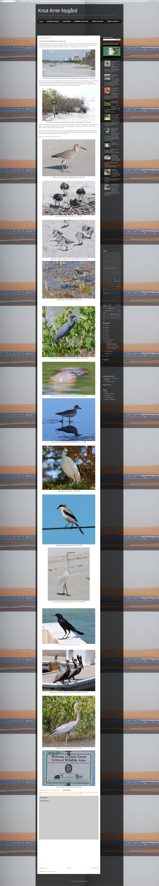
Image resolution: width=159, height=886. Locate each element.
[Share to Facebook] (68, 790)
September (109, 351)
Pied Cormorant (113, 296)
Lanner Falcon (112, 282)
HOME (106, 392)
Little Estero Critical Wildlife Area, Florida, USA (112, 348)
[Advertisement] (67, 29)
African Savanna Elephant (108, 252)
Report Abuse (107, 385)
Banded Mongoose (111, 257)
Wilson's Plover (78, 794)
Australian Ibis (106, 256)
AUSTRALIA (116, 255)
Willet (73, 794)
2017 (106, 338)
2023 (106, 329)
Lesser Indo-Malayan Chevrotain (112, 285)
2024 (106, 327)
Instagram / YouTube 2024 (114, 102)
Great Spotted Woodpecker (113, 273)
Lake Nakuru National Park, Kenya (114, 76)
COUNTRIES (67, 21)
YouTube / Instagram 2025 (110, 44)
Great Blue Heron (64, 792)
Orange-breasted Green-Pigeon (109, 294)
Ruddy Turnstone (51, 794)
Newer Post (43, 868)
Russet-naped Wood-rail (116, 301)
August (108, 353)
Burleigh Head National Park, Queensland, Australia (114, 130)
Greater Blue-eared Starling (109, 274)
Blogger (86, 881)
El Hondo (108, 266)
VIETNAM (117, 313)
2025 (106, 325)
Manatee (45, 794)
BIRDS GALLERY (97, 21)
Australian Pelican (113, 256)
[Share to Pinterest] (69, 790)
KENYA (116, 281)
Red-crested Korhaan (113, 297)
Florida (118, 268)
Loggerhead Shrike (115, 289)
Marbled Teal (111, 290)
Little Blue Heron (88, 792)
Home (41, 21)
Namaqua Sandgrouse (114, 292)
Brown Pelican (56, 792)
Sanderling (58, 794)
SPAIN (110, 309)
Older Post (95, 868)
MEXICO (117, 290)
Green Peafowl (113, 276)
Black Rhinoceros (115, 259)
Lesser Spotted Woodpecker (108, 286)
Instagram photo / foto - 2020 (115, 88)
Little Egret (114, 288)
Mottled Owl (105, 292)
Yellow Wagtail (106, 318)
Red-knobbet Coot (115, 298)
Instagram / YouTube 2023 (114, 170)
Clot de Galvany (111, 264)
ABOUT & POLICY (113, 21)
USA (70, 794)
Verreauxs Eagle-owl (110, 313)
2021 (106, 334)
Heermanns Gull (106, 278)
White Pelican (106, 314)
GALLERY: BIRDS (108, 397)
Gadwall (104, 269)
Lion (117, 286)
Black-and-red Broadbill (107, 260)
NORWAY (113, 293)
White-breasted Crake (107, 316)
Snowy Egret (65, 794)
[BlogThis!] (65, 790)
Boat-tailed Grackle (47, 792)
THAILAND (107, 311)
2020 (106, 336)
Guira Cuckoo (116, 277)
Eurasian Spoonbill (108, 268)
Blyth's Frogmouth (117, 260)
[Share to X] (66, 790)
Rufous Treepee (106, 301)
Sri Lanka (118, 308)
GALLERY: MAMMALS (110, 399)
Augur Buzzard (108, 255)
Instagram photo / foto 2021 (115, 62)
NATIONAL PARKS (53, 21)
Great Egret (72, 792)
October (108, 342)
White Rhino (114, 314)
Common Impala (112, 265)
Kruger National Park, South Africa (115, 185)
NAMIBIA (106, 293)
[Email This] (63, 790)
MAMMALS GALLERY (81, 21)
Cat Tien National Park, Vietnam (115, 115)
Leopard (118, 284)
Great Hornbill (111, 272)
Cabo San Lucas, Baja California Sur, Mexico (112, 344)
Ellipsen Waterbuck (115, 266)
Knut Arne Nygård (57, 10)
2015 (106, 356)
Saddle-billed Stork (108, 302)
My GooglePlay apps (109, 381)
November (108, 340)
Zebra (104, 319)
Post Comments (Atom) (51, 871)
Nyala (118, 293)
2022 (106, 331)
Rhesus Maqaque (106, 300)
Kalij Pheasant (109, 281)
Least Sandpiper (79, 792)
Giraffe (109, 269)
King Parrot (105, 282)
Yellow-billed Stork (115, 318)
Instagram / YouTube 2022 (114, 155)
